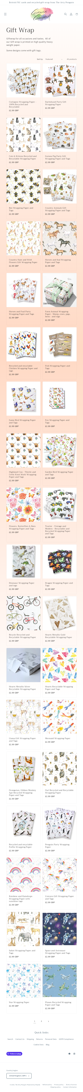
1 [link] (34, 1021)
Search (10, 1039)
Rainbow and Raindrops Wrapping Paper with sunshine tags (20, 899)
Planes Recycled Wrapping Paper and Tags (58, 1003)
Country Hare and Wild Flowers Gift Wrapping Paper (23, 261)
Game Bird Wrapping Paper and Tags (22, 421)
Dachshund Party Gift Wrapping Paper (55, 103)
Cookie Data (38, 1044)
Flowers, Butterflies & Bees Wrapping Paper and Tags (22, 527)
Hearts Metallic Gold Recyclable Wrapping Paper (58, 636)
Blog (47, 1044)
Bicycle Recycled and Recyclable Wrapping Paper (22, 636)
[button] (5, 14)
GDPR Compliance (66, 1039)
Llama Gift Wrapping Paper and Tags (22, 739)
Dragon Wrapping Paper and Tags (59, 584)
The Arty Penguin (21, 1085)
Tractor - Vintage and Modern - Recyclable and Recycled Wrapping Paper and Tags (57, 530)
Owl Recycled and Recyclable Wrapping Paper (59, 791)
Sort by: (40, 59)
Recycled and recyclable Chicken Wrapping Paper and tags (23, 368)
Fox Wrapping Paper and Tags (57, 421)
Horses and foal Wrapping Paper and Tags (58, 261)
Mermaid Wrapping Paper (57, 738)
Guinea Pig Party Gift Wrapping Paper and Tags (57, 157)
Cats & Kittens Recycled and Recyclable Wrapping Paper (23, 157)
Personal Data (51, 1039)
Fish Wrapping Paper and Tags (57, 367)
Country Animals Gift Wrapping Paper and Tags (57, 209)
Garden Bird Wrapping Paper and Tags (59, 473)
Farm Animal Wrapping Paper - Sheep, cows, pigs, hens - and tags (57, 314)
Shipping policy (55, 1087)
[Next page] (48, 1021)
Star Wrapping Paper (19, 1002)
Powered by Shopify (33, 1085)
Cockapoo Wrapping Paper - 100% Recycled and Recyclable (22, 104)
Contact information (70, 1087)
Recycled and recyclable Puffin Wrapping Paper (20, 845)
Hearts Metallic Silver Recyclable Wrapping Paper (22, 687)
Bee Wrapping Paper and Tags (21, 209)
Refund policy (47, 1085)
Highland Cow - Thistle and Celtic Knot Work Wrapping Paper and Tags (22, 474)
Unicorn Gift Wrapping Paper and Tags (59, 897)
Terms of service (71, 1085)
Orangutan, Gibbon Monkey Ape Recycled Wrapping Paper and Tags (22, 792)
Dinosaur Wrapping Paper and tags (21, 584)
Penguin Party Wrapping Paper (57, 845)
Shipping (30, 1039)
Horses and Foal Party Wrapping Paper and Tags (21, 313)
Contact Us (19, 1039)
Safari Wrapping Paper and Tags (22, 951)
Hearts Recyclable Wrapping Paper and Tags (59, 687)
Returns (39, 1039)
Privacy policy (58, 1085)
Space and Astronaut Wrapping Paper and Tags (57, 951)
